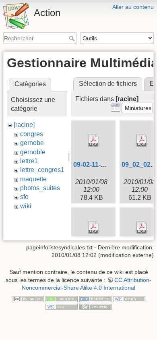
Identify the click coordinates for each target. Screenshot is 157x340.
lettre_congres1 (42, 169)
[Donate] (61, 298)
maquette (33, 179)
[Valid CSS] (61, 306)
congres (31, 134)
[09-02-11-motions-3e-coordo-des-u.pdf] (93, 140)
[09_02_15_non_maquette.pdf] (93, 227)
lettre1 (29, 161)
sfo (24, 196)
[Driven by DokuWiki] (95, 306)
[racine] (24, 124)
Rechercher (72, 38)
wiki (25, 206)
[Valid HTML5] (129, 298)
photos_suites (40, 188)
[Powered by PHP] (95, 298)
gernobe (32, 142)
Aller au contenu (133, 7)
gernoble (32, 152)
